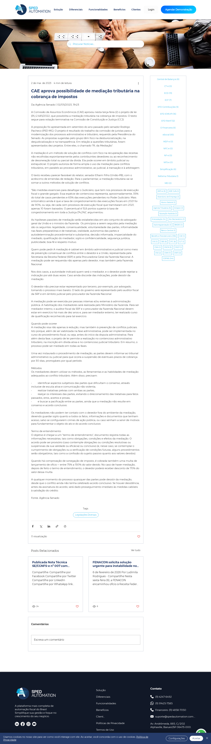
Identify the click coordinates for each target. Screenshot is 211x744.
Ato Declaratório (177, 219)
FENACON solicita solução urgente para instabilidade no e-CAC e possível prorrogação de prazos (115, 564)
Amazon (179, 208)
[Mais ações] (138, 83)
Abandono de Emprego (168, 197)
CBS (164, 241)
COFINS (168, 258)
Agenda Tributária (162, 208)
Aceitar (196, 738)
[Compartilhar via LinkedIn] (48, 526)
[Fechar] (207, 738)
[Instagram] (28, 724)
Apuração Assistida (168, 213)
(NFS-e (162, 191)
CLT (182, 241)
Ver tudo (135, 550)
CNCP (179, 247)
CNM (168, 253)
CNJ (158, 253)
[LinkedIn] (17, 724)
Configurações (177, 738)
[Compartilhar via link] (57, 526)
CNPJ (178, 253)
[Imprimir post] (65, 526)
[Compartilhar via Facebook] (32, 526)
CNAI (158, 247)
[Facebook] (23, 724)
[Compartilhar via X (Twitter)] (40, 526)
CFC (173, 241)
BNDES (179, 225)
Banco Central (168, 230)
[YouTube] (34, 724)
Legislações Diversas (85, 514)
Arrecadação (159, 219)
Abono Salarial (168, 202)
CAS (155, 241)
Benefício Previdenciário (164, 236)
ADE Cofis (174, 191)
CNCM (168, 247)
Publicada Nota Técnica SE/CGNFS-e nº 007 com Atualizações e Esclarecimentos (50, 564)
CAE (182, 236)
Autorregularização (163, 225)
